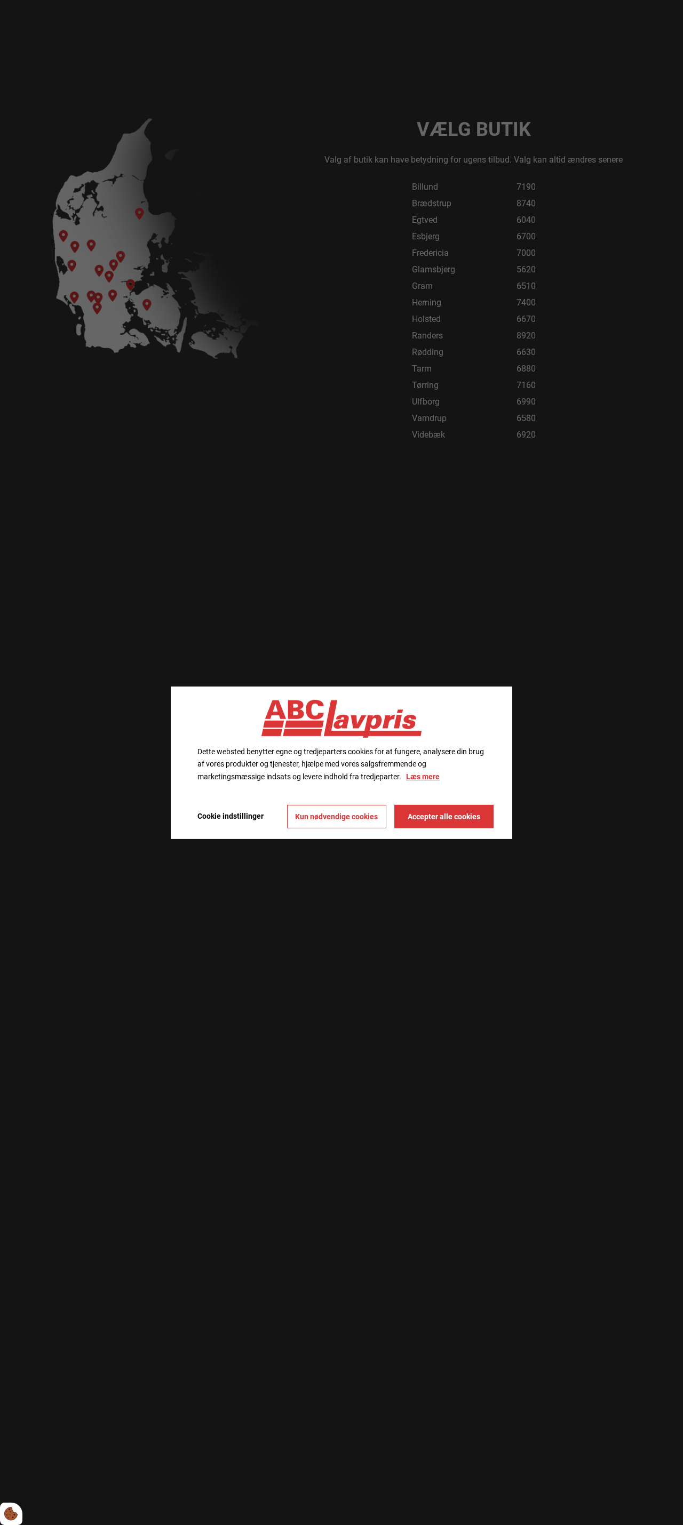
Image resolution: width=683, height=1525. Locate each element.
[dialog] (341, 762)
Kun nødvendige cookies (336, 816)
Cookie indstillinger (230, 816)
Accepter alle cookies (444, 816)
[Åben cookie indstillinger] (11, 1514)
